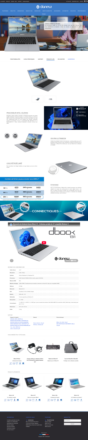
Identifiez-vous (75, 1)
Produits (8, 1)
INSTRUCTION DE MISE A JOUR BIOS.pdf (19, 320)
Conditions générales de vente (13, 420)
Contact (81, 1)
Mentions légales (10, 424)
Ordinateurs (20, 10)
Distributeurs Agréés (11, 428)
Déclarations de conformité (12, 423)
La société (2, 1)
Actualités (68, 1)
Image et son (29, 10)
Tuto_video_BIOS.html (15, 327)
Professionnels (82, 10)
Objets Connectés (47, 10)
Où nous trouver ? (10, 429)
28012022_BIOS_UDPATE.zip (16, 319)
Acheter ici (71, 59)
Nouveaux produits (11, 426)
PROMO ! (44, 14)
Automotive (65, 10)
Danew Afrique (26, 1)
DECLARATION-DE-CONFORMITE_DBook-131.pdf (65, 324)
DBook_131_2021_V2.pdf (61, 322)
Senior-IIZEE (37, 10)
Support (20, 1)
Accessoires (57, 10)
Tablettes (12, 10)
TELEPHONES (5, 10)
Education (73, 10)
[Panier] (85, 1)
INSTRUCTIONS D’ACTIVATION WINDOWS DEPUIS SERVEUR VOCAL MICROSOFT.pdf (19, 323)
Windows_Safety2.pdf (38, 324)
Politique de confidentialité (12, 421)
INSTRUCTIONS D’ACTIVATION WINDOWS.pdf (20, 325)
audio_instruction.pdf (15, 328)
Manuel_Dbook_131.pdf (38, 323)
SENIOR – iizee (14, 1)
